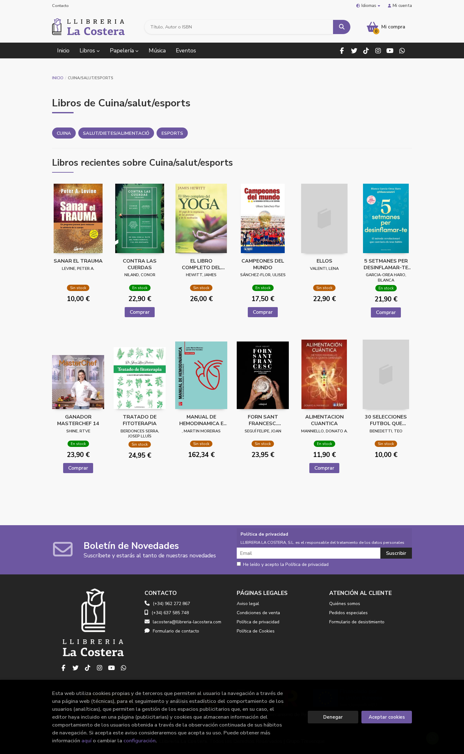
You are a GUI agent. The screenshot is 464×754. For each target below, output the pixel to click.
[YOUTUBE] (390, 50)
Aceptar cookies (387, 717)
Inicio (57, 77)
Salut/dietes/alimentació (116, 133)
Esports (172, 133)
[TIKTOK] (366, 50)
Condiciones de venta (258, 613)
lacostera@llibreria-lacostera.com (187, 622)
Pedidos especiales (348, 613)
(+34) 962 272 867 (171, 604)
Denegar (333, 717)
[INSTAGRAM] (378, 50)
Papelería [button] (122, 50)
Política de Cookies (256, 631)
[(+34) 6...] (402, 50)
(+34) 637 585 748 (170, 613)
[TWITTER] (354, 50)
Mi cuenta (402, 6)
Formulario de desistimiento (356, 622)
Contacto (60, 6)
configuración (139, 740)
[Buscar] (341, 27)
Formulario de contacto (176, 631)
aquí (86, 740)
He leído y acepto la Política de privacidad (286, 564)
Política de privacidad (258, 622)
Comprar (140, 312)
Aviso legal (248, 604)
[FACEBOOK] (342, 50)
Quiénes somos (344, 604)
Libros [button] (88, 50)
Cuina (64, 133)
